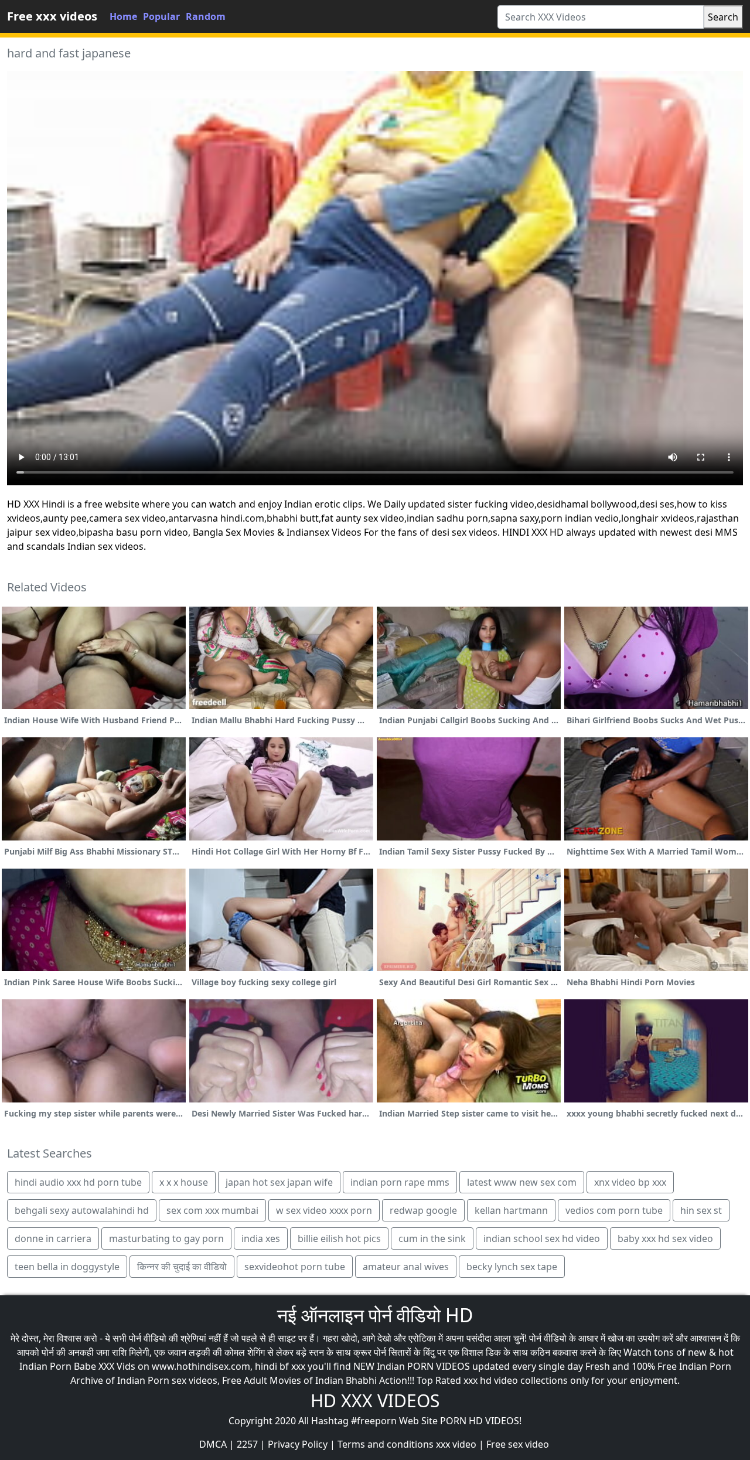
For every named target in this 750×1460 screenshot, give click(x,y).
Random (206, 16)
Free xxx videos (52, 16)
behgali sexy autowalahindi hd (82, 1210)
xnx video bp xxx (630, 1182)
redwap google (423, 1210)
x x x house (183, 1182)
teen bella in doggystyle (67, 1266)
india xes (260, 1238)
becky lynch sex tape (511, 1266)
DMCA (213, 1444)
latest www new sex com (522, 1182)
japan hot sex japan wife (279, 1182)
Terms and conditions (386, 1444)
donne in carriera (53, 1238)
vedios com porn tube (614, 1210)
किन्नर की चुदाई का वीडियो (182, 1266)
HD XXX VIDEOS (375, 1400)
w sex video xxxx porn (324, 1210)
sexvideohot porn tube (294, 1266)
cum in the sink (432, 1238)
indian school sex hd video (541, 1238)
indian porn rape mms (399, 1182)
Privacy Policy (298, 1444)
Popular (161, 16)
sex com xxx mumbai (212, 1210)
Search (723, 17)
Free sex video (517, 1444)
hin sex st (701, 1210)
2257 (247, 1444)
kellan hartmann (511, 1210)
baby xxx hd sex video (665, 1238)
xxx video (456, 1444)
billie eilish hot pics (339, 1238)
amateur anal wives (406, 1266)
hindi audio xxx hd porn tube (78, 1182)
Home (123, 16)
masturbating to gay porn (166, 1238)
